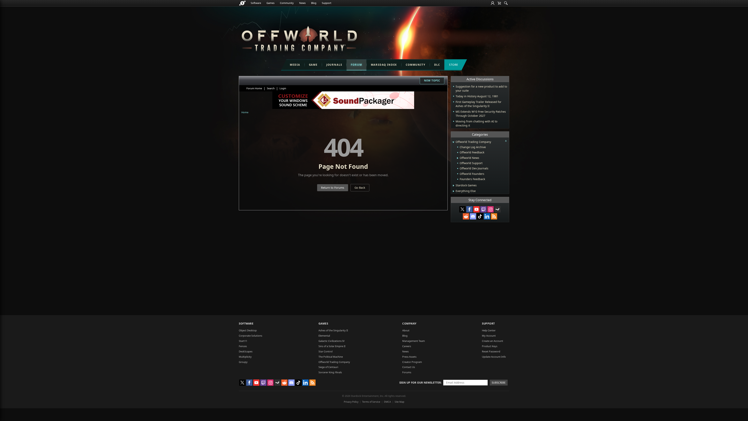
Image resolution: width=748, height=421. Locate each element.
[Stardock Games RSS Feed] (493, 216)
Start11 (243, 341)
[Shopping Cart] (499, 3)
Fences (243, 346)
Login (283, 88)
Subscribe (499, 382)
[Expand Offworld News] (457, 158)
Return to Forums (332, 187)
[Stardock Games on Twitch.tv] (483, 209)
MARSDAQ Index (384, 64)
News (302, 3)
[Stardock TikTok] (479, 216)
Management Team (413, 341)
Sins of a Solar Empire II (331, 346)
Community (287, 3)
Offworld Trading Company (334, 362)
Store (453, 64)
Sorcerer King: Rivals (330, 372)
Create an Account (492, 341)
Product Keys (489, 346)
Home (244, 112)
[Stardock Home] (242, 3)
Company (409, 323)
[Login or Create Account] (493, 3)
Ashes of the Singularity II (333, 330)
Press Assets (409, 356)
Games (270, 3)
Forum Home (254, 88)
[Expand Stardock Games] (453, 186)
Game (313, 64)
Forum (356, 64)
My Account (489, 335)
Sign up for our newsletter (420, 382)
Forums (406, 372)
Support (326, 3)
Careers (406, 346)
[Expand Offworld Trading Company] (453, 142)
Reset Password (491, 351)
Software (256, 3)
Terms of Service (371, 401)
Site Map (399, 401)
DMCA (387, 401)
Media (295, 64)
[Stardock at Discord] (472, 216)
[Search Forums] (506, 3)
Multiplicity (245, 356)
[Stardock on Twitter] (462, 209)
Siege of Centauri (328, 367)
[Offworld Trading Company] (299, 37)
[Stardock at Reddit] (465, 216)
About (405, 330)
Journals (334, 64)
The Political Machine (330, 356)
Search (271, 88)
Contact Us (408, 367)
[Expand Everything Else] (453, 191)
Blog (313, 3)
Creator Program (412, 362)
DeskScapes (245, 351)
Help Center (489, 330)
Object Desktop (248, 330)
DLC (437, 64)
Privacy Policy (351, 401)
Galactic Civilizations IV (331, 341)
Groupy (243, 362)
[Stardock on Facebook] (469, 209)
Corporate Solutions (250, 335)
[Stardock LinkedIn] (486, 216)
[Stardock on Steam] (497, 209)
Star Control (325, 351)
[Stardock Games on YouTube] (476, 209)
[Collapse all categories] (506, 141)
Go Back (360, 187)
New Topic (432, 80)
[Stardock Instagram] (490, 209)
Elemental (324, 335)
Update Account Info (494, 356)
